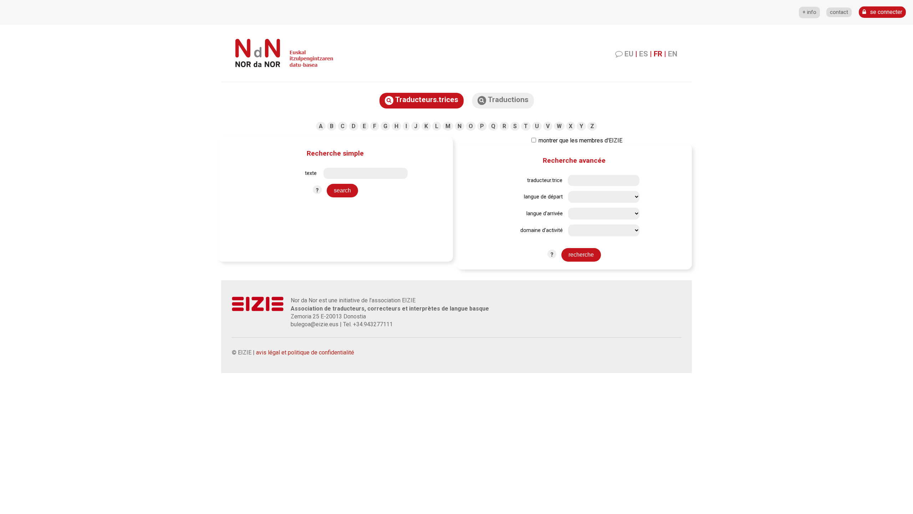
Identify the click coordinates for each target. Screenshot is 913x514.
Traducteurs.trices (425, 99)
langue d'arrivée (544, 214)
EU (628, 54)
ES (643, 54)
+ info (809, 12)
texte (311, 173)
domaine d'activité (541, 230)
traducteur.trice (544, 180)
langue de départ (543, 197)
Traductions (507, 99)
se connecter (885, 12)
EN (672, 54)
